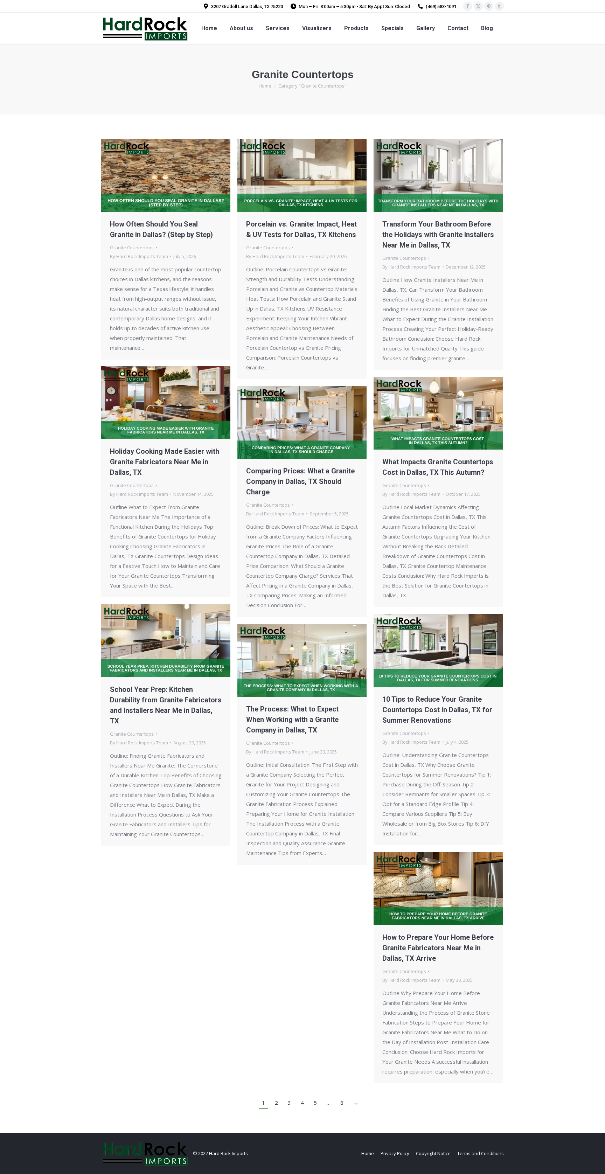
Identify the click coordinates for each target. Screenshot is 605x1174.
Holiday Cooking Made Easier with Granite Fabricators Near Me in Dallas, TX (164, 462)
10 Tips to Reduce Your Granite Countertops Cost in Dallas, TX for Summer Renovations (437, 709)
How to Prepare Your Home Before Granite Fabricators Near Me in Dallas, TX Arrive (438, 948)
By (139, 256)
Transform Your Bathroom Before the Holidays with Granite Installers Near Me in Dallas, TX (438, 234)
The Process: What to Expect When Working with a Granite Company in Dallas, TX (292, 719)
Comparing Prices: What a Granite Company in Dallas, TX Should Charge (300, 481)
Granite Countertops (132, 247)
